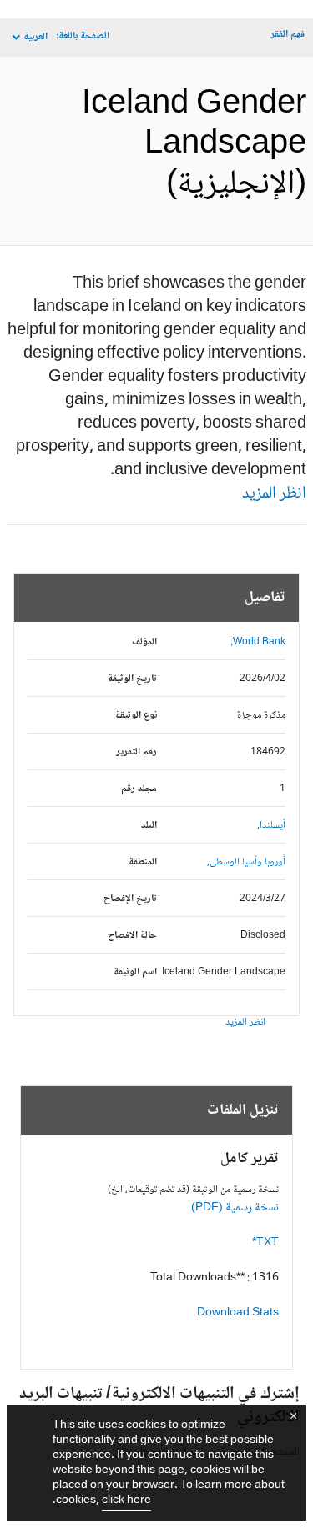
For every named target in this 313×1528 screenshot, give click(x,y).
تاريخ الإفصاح (130, 899)
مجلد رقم (139, 789)
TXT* (265, 1243)
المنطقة (143, 862)
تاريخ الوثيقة (132, 679)
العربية (35, 37)
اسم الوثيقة (135, 972)
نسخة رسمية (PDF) (235, 1208)
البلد (149, 826)
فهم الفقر (287, 34)
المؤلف (144, 642)
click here (126, 1500)
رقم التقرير (136, 752)
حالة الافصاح (132, 936)
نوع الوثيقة (136, 716)
